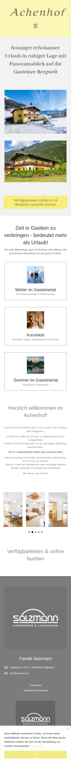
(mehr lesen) (37, 746)
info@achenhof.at (19, 673)
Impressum (35, 685)
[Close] (67, 729)
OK (35, 754)
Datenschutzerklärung (36, 690)
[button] (29, 532)
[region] (35, 744)
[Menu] (35, 25)
